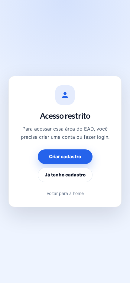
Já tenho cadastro (65, 175)
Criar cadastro (65, 156)
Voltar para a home (65, 193)
